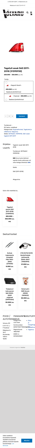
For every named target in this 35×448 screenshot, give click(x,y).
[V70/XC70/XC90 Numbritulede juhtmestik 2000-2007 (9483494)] (25, 245)
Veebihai (23, 347)
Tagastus (31, 329)
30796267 (11, 134)
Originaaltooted (18, 129)
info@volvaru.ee (22, 1)
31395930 (19, 134)
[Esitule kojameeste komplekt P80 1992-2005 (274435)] (10, 245)
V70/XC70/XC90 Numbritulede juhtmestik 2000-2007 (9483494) (26, 257)
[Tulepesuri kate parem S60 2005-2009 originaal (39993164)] (10, 281)
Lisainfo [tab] (5, 148)
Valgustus (15, 132)
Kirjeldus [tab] (5, 144)
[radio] (18, 87)
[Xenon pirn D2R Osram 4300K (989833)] (25, 281)
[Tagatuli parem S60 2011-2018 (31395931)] (10, 199)
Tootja (6, 79)
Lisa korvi (22, 116)
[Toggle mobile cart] (31, 14)
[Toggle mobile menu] (31, 12)
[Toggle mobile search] (27, 12)
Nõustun (26, 440)
